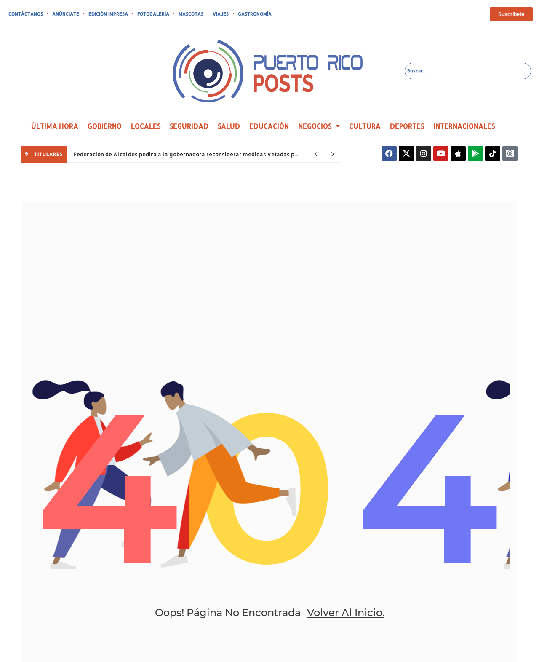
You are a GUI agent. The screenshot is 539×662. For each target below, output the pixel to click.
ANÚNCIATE (65, 14)
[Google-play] (475, 153)
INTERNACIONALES (464, 125)
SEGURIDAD (189, 125)
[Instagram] (423, 153)
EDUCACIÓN (269, 125)
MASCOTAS (191, 14)
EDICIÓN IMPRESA (108, 14)
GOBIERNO (105, 125)
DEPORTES (407, 125)
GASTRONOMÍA (255, 14)
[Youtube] (440, 153)
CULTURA (365, 125)
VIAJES (221, 14)
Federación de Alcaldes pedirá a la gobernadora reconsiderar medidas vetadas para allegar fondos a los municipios (231, 154)
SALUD (229, 125)
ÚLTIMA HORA (54, 125)
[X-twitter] (406, 153)
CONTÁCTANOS (25, 14)
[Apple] (458, 153)
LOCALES (145, 125)
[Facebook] (389, 153)
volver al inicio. (345, 612)
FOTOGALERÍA (153, 14)
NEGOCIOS (314, 125)
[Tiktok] (492, 153)
